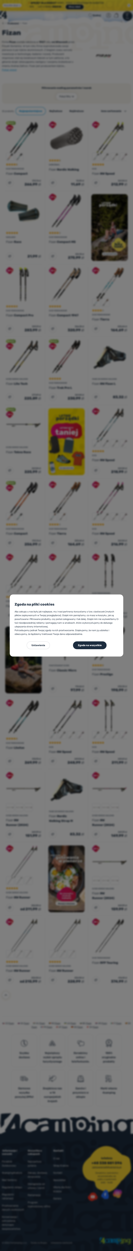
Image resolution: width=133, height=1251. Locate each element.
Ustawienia (38, 645)
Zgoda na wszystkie (90, 645)
